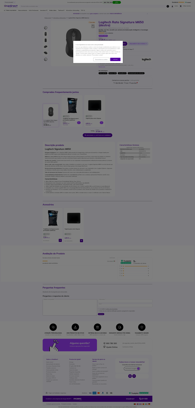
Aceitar (115, 59)
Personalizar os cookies (101, 59)
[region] (98, 52)
